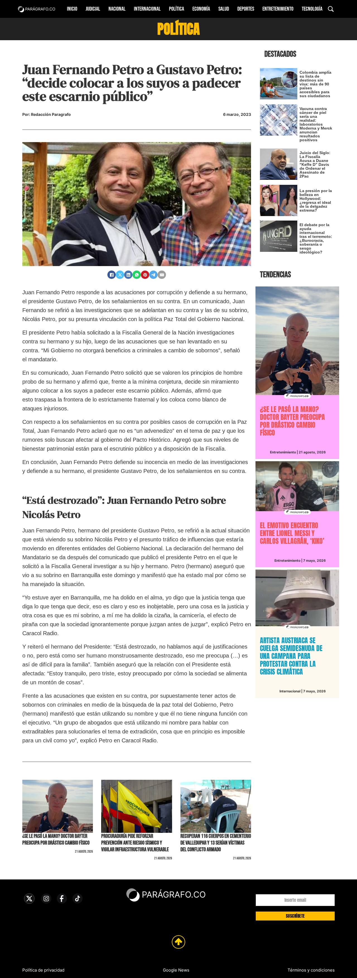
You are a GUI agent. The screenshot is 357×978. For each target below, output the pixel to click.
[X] (120, 275)
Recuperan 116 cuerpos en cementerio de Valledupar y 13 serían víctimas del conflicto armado (215, 843)
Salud (223, 9)
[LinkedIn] (128, 275)
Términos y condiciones (311, 970)
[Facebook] (111, 275)
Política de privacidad (43, 970)
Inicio (72, 9)
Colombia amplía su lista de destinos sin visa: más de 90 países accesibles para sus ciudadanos (315, 84)
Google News (176, 970)
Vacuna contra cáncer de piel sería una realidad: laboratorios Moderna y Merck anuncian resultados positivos (316, 124)
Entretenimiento (277, 9)
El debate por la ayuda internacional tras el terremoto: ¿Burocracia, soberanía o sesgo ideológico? (316, 238)
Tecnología (312, 9)
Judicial (93, 9)
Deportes (245, 9)
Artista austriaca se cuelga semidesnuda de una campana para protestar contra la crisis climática (291, 656)
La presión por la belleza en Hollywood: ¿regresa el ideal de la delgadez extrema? (316, 200)
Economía (201, 9)
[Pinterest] (145, 275)
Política (176, 9)
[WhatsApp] (136, 275)
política (178, 29)
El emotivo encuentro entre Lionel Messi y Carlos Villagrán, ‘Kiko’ (292, 533)
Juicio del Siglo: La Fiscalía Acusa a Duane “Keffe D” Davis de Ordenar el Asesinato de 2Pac (315, 164)
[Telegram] (153, 275)
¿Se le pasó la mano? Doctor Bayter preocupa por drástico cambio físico (56, 839)
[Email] (162, 275)
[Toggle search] (330, 9)
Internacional (147, 9)
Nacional (117, 9)
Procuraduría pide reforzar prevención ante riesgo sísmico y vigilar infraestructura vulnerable (135, 843)
